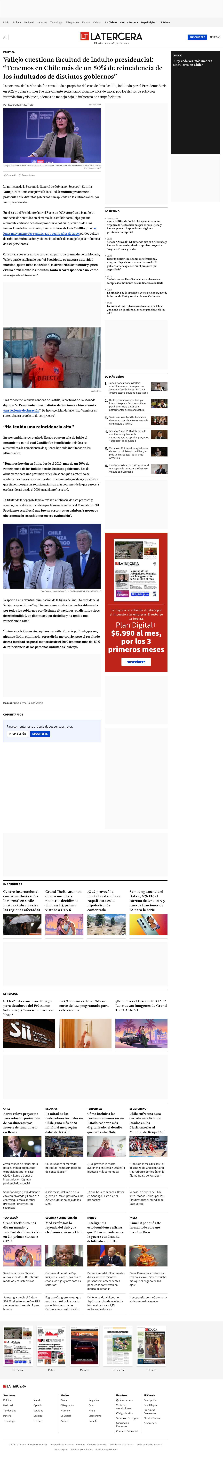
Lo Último (111, 22)
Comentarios (28, 175)
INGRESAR (214, 37)
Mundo (86, 22)
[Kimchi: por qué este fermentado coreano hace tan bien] (148, 1255)
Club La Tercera (129, 22)
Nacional (29, 22)
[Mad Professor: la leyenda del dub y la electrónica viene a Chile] (64, 1255)
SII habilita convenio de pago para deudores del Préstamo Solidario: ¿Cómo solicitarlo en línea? (28, 1008)
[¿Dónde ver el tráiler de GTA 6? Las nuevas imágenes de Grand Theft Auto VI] (141, 1033)
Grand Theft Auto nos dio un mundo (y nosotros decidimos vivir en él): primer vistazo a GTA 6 (63, 901)
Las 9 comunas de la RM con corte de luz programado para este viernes (84, 1005)
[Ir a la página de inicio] (111, 37)
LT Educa (165, 22)
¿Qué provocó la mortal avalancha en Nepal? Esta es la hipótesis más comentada (104, 901)
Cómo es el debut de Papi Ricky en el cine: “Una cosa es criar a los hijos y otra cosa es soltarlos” (63, 1279)
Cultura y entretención (61, 1218)
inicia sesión (17, 734)
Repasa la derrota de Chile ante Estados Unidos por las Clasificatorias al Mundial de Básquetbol (146, 1198)
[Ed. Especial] (118, 1365)
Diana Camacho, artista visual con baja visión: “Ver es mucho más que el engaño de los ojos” (148, 1279)
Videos (97, 22)
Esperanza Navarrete (20, 104)
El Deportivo (72, 22)
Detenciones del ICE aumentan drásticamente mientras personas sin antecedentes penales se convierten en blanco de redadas (106, 1281)
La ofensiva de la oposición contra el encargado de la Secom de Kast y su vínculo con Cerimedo (137, 295)
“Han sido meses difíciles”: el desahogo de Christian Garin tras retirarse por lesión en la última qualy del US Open (146, 1169)
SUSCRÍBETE (136, 662)
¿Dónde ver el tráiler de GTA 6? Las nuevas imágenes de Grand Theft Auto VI (141, 1005)
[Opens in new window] (84, 1365)
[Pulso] (51, 1365)
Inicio (6, 22)
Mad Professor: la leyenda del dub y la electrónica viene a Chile (64, 1227)
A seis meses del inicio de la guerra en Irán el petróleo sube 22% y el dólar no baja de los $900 (64, 1198)
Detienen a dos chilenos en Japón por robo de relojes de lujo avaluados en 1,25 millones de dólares (105, 1303)
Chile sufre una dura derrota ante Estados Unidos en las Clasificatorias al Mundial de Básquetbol (147, 1123)
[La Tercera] (18, 1365)
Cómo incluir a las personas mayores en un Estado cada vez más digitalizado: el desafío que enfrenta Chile (105, 1123)
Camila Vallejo (35, 703)
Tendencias (94, 1108)
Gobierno (21, 703)
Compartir (11, 175)
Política (17, 22)
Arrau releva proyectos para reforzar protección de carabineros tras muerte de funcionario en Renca (21, 1123)
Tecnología (56, 22)
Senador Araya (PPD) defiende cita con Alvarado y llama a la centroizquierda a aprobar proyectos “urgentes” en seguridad (137, 246)
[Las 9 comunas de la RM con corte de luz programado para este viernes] (85, 1033)
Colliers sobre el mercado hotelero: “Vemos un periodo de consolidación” (63, 1167)
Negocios (42, 22)
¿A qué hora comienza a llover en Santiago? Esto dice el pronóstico (105, 1196)
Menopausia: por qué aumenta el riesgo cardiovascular (148, 1299)
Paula (133, 1218)
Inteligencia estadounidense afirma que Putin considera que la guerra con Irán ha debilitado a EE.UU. (105, 1232)
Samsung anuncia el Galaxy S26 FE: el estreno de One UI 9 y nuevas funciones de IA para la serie (147, 901)
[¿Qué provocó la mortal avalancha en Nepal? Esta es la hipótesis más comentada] (106, 924)
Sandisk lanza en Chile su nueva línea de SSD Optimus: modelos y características (21, 1277)
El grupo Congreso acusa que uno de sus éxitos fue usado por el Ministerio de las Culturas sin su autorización (63, 1303)
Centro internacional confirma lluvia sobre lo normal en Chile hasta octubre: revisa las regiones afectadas (21, 901)
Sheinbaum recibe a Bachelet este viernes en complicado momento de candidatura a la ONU (135, 281)
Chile (6, 1108)
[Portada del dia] (136, 599)
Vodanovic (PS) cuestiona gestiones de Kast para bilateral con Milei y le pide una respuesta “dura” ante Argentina (128, 453)
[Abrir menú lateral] (6, 37)
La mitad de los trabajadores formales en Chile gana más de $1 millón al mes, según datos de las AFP (136, 310)
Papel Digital (148, 22)
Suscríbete (41, 734)
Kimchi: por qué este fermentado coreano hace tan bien (145, 1227)
